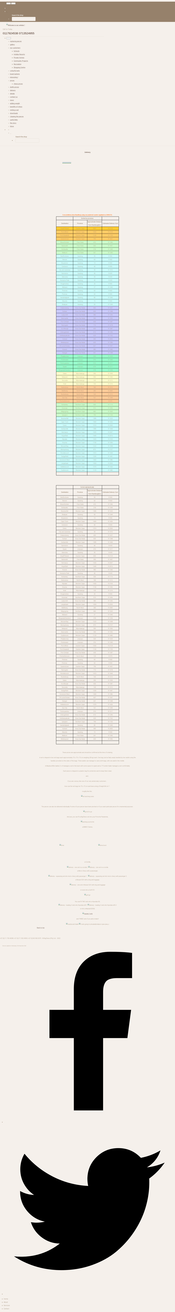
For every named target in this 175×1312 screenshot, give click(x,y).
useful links (14, 120)
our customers (15, 48)
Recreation (17, 64)
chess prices (18, 84)
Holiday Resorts (19, 54)
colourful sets (15, 71)
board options (15, 74)
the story (13, 123)
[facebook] (89, 1122)
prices (12, 81)
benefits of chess (16, 107)
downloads (14, 113)
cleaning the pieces (17, 116)
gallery (12, 45)
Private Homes (19, 58)
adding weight (15, 103)
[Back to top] (87, 914)
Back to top (40, 928)
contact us (14, 97)
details (12, 94)
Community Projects (21, 61)
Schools (16, 51)
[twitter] (89, 1294)
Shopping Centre (19, 67)
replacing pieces (16, 41)
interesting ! (14, 77)
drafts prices (14, 87)
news (12, 100)
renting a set (14, 110)
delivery (13, 90)
